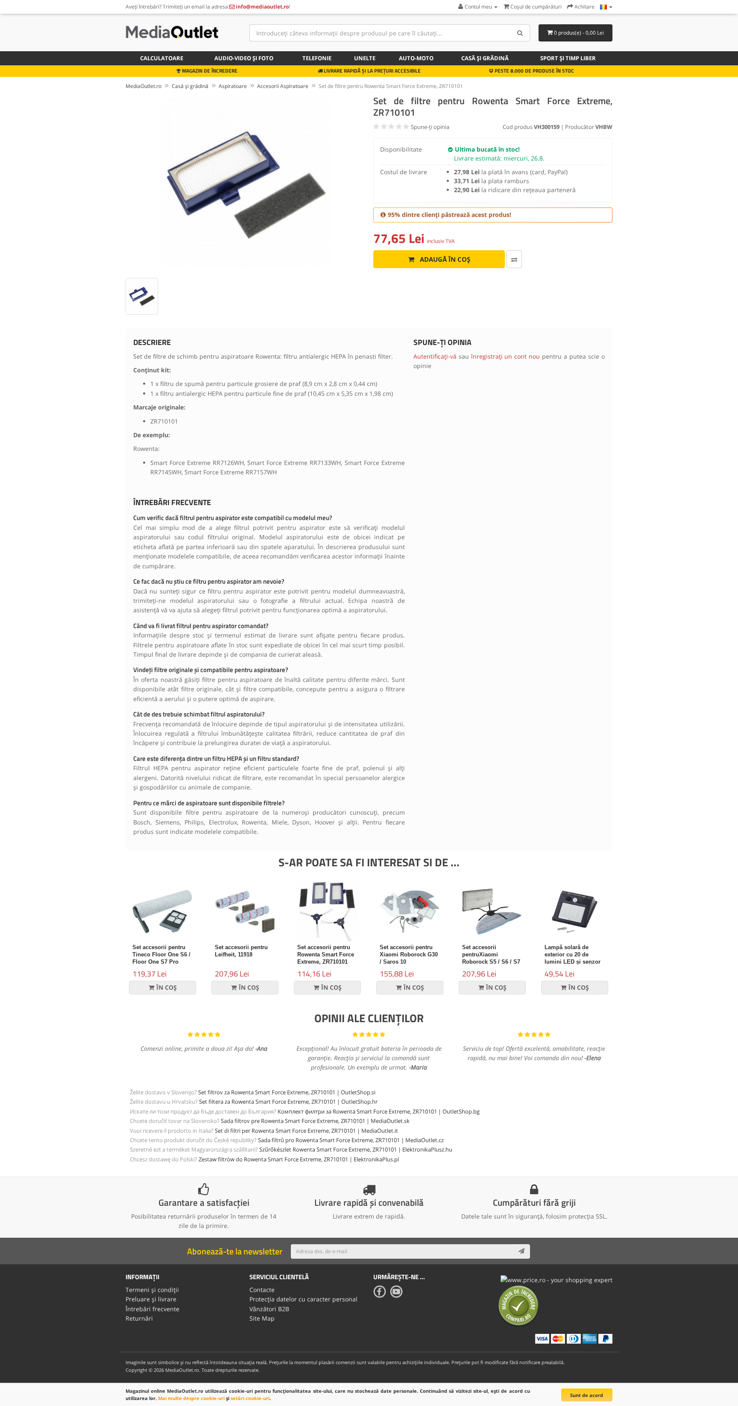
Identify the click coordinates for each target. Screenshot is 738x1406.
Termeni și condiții (152, 1290)
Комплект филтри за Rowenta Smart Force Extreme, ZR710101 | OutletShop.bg (379, 1111)
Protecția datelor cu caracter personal (303, 1299)
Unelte (364, 58)
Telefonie (316, 58)
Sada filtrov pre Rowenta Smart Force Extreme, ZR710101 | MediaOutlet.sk (315, 1121)
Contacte (262, 1290)
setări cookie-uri (250, 1398)
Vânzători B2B (269, 1309)
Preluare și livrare (151, 1299)
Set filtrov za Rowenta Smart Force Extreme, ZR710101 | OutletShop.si (286, 1092)
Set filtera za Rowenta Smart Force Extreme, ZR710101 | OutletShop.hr (288, 1101)
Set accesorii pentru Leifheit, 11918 (241, 951)
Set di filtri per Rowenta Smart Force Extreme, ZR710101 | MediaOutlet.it (306, 1130)
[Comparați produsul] (514, 259)
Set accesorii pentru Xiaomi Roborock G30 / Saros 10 (409, 954)
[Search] (520, 32)
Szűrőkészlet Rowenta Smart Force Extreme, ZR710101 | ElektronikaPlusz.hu (355, 1149)
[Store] (606, 6)
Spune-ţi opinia (430, 127)
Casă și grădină (485, 58)
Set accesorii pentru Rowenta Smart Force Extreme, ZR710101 (325, 954)
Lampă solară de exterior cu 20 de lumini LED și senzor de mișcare (572, 958)
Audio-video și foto (243, 58)
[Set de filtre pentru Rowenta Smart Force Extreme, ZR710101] (245, 182)
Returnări (139, 1318)
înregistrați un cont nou (505, 356)
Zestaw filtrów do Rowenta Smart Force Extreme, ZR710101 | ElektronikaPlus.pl (299, 1159)
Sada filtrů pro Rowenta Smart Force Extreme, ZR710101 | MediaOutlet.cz (351, 1140)
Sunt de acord (586, 1395)
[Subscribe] (521, 1251)
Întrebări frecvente (152, 1309)
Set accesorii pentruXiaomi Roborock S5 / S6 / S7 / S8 (491, 958)
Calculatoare (161, 58)
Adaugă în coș (444, 259)
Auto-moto (416, 58)
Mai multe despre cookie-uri (191, 1398)
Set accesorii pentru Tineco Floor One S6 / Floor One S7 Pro (161, 954)
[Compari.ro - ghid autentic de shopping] (518, 1305)
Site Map (262, 1318)
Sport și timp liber (568, 58)
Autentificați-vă (435, 356)
